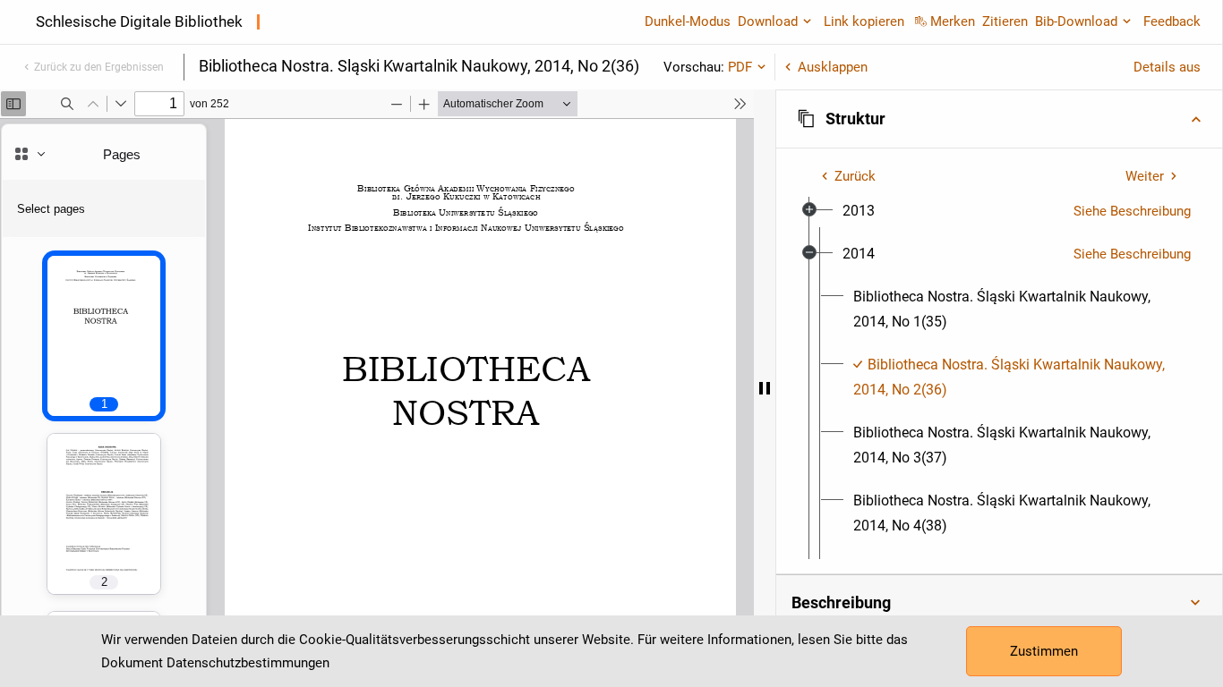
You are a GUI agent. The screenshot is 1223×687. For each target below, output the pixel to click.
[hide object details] (764, 388)
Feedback (1172, 21)
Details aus (1167, 67)
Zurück (855, 176)
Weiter (1144, 176)
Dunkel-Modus (688, 21)
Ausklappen (833, 67)
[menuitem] (858, 211)
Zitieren (1005, 21)
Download (768, 21)
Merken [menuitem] (952, 21)
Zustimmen (1044, 651)
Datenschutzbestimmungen (248, 663)
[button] (999, 119)
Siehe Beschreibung (1132, 211)
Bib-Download (1076, 21)
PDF (740, 67)
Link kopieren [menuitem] (864, 21)
